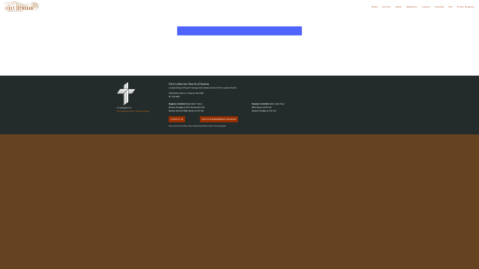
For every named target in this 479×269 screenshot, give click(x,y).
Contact (426, 6)
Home (375, 6)
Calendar (439, 6)
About (398, 6)
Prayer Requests (465, 6)
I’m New (386, 6)
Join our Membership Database (219, 119)
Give (450, 6)
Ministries (412, 6)
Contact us (177, 119)
